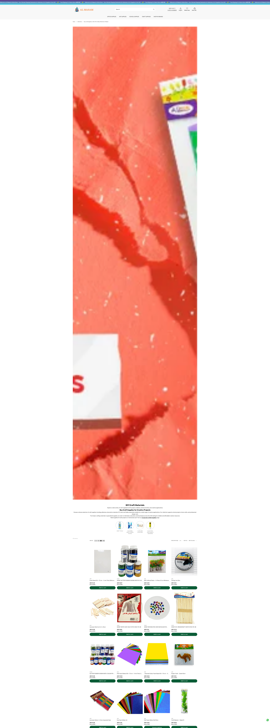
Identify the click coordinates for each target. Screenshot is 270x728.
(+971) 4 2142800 (172, 10)
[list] (95, 541)
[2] (96, 541)
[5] (103, 541)
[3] (98, 541)
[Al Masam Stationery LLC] (84, 9)
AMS (90, 578)
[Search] (153, 9)
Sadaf (118, 578)
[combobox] (135, 9)
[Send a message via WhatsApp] (267, 720)
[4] (101, 541)
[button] (194, 9)
